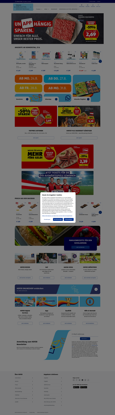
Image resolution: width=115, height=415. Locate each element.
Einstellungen (47, 219)
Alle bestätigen (68, 219)
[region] (58, 207)
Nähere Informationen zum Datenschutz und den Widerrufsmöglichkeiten (57, 215)
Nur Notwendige (58, 219)
